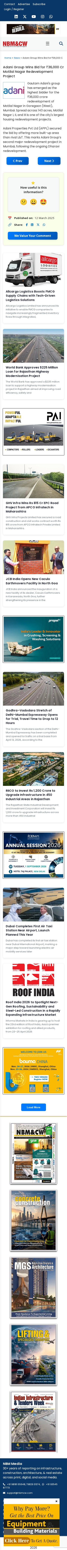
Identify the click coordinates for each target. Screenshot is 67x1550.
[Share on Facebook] (27, 225)
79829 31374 (33, 1484)
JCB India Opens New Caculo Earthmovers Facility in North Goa (32, 581)
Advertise (24, 4)
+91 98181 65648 (16, 1484)
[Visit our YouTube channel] (33, 17)
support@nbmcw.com (20, 1492)
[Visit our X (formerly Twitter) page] (25, 17)
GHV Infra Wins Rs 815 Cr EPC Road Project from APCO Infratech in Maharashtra (32, 507)
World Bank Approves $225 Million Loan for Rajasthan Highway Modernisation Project (32, 371)
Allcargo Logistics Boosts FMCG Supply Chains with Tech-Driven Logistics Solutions (30, 295)
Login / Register (14, 9)
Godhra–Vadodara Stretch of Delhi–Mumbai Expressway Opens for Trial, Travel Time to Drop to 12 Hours (32, 716)
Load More (33, 1107)
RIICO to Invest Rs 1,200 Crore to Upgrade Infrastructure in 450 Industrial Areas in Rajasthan (30, 795)
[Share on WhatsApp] (44, 225)
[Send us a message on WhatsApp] (51, 17)
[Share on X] (38, 225)
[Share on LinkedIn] (32, 225)
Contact (9, 4)
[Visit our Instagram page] (43, 17)
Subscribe (39, 4)
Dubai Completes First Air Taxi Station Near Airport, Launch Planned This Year (29, 930)
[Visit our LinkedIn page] (16, 17)
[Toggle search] (61, 44)
